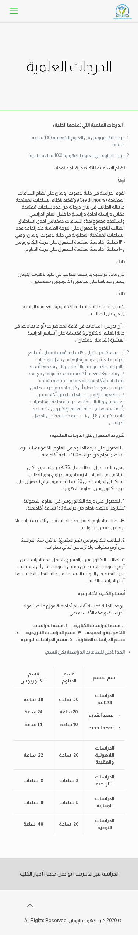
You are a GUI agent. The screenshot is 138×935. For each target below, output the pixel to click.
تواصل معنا (59, 874)
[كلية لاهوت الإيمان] (122, 11)
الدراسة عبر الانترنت (96, 874)
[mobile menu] (13, 11)
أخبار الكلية (31, 874)
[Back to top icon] (30, 905)
